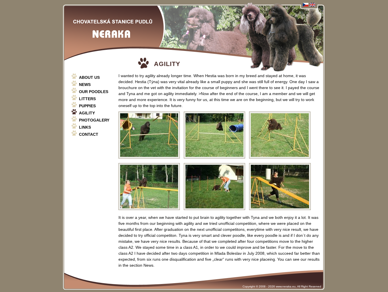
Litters (87, 98)
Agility (87, 113)
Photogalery (94, 120)
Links (85, 127)
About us (89, 77)
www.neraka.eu (286, 286)
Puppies (87, 106)
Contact (88, 134)
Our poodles (93, 91)
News (85, 84)
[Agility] (149, 158)
